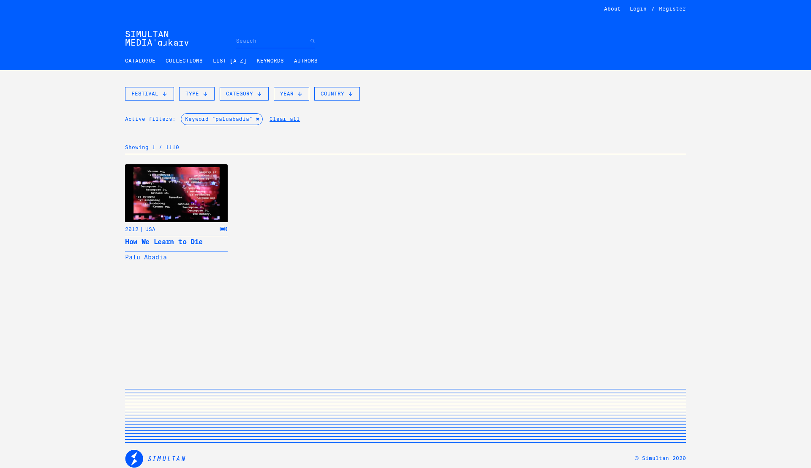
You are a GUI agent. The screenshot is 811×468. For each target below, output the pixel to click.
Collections (184, 60)
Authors (306, 60)
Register (672, 8)
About (612, 8)
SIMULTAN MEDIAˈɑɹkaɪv (157, 38)
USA (150, 229)
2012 (132, 229)
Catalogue (140, 60)
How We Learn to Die (164, 241)
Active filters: (150, 119)
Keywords (270, 60)
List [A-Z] (230, 60)
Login (638, 8)
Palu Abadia (146, 257)
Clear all (284, 119)
